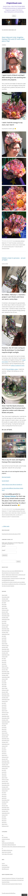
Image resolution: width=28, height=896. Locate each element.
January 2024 (5, 612)
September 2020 (5, 677)
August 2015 (5, 790)
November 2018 (5, 718)
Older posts (5, 526)
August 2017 (5, 746)
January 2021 (5, 669)
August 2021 (5, 656)
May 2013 (4, 820)
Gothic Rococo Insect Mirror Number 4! (12, 484)
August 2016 (5, 768)
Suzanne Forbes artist (9, 246)
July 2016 (4, 770)
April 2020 (4, 686)
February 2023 (5, 625)
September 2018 (5, 721)
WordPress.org (5, 869)
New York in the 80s (6, 852)
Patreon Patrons (10, 496)
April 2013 (4, 822)
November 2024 (5, 597)
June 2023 (4, 621)
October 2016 (5, 764)
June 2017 (4, 749)
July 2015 (4, 792)
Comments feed (5, 867)
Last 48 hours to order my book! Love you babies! (13, 582)
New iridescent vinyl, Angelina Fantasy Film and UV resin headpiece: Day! (13, 39)
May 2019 (4, 707)
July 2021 (4, 658)
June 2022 (4, 638)
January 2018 (5, 736)
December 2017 (5, 738)
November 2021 (5, 651)
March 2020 (4, 688)
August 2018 (5, 723)
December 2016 (5, 761)
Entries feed (4, 865)
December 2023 (5, 613)
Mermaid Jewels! (6, 477)
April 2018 (4, 731)
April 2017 (4, 753)
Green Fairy (14, 512)
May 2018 (4, 729)
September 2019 (5, 699)
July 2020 (4, 681)
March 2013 (4, 824)
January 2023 (5, 626)
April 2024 (4, 606)
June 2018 (4, 727)
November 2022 (5, 630)
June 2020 (4, 682)
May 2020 (4, 684)
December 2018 (5, 716)
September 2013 (5, 813)
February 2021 (5, 667)
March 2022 (4, 643)
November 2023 (5, 615)
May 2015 (4, 796)
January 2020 (5, 692)
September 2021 (5, 654)
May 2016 (4, 774)
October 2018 (5, 720)
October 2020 (5, 675)
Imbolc (18, 512)
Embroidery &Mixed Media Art (9, 844)
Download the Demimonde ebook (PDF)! (11, 534)
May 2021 (4, 662)
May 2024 (4, 604)
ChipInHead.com (14, 3)
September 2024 (5, 600)
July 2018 (4, 725)
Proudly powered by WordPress (8, 893)
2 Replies (4, 44)
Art (14, 241)
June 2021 (4, 660)
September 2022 (5, 634)
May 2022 (4, 640)
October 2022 (5, 632)
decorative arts (8, 244)
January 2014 (5, 805)
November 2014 (5, 800)
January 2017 (5, 759)
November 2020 (5, 673)
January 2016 (5, 781)
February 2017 (5, 757)
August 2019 (5, 701)
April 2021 (4, 664)
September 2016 (5, 766)
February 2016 (5, 779)
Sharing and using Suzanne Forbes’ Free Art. (12, 884)
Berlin (3, 841)
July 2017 (4, 748)
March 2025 (4, 595)
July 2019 (4, 703)
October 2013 (5, 811)
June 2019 (4, 705)
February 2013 (5, 826)
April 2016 (4, 775)
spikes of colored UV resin (17, 365)
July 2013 (4, 816)
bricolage (14, 243)
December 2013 (5, 807)
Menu (14, 15)
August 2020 (5, 679)
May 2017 (4, 751)
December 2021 (5, 649)
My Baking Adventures (7, 850)
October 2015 (5, 787)
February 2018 (5, 735)
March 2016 (4, 777)
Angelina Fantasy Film (17, 511)
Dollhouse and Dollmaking (8, 843)
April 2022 (4, 641)
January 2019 (5, 714)
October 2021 (5, 653)
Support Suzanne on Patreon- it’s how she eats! (13, 878)
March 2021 (4, 666)
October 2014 (5, 802)
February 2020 (5, 690)
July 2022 (4, 636)
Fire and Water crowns (12, 369)
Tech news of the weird (7, 854)
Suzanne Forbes (5, 248)
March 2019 (4, 710)
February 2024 (5, 610)
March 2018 (4, 733)
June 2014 (4, 803)
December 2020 (5, 671)
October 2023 (5, 617)
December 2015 (5, 783)
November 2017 (5, 740)
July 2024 (4, 602)
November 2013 (5, 809)
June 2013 (4, 818)
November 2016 (5, 762)
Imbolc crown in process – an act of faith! (13, 259)
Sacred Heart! (5, 481)
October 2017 (5, 742)
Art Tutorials (5, 837)
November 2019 (5, 695)
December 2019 (5, 694)
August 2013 (5, 815)
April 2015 (4, 798)
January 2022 (5, 647)
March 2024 (4, 608)
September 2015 (5, 789)
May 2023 (4, 623)
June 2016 (4, 772)
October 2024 (5, 599)
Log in (3, 863)
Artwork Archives (6, 839)
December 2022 (5, 628)
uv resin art (18, 514)
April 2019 (4, 708)
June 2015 (4, 794)
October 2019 (5, 697)
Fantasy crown (7, 512)
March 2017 (4, 755)
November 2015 (5, 785)
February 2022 (5, 645)
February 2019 (5, 712)
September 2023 (5, 619)
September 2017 (5, 744)
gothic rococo (15, 244)
